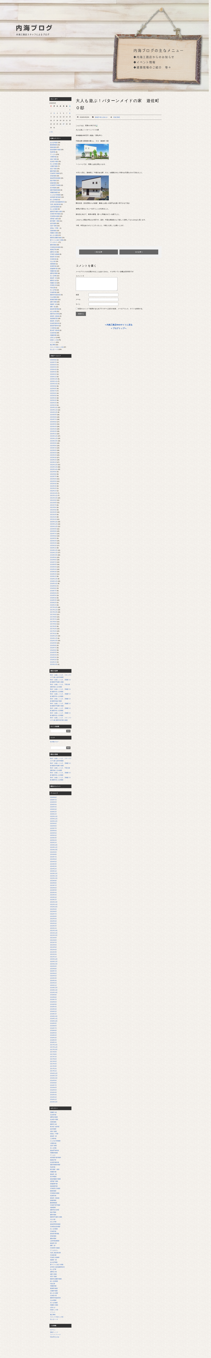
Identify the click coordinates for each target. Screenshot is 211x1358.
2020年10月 (53, 526)
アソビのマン (54, 242)
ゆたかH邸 (53, 311)
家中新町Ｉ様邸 (54, 221)
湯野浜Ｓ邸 (53, 252)
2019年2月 (53, 574)
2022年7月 (53, 476)
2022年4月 (53, 483)
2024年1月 (53, 433)
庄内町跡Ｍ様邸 (54, 216)
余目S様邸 (53, 223)
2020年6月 (53, 536)
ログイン (52, 1330)
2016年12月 (53, 636)
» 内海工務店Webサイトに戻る (119, 325)
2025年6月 (53, 393)
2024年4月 (53, 426)
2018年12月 (53, 579)
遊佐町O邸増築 (54, 309)
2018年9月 (53, 586)
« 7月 (51, 132)
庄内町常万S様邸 (55, 185)
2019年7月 (53, 562)
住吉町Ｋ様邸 (54, 161)
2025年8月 (53, 388)
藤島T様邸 (53, 171)
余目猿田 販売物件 (55, 197)
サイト (78, 304)
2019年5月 (53, 567)
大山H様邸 (53, 297)
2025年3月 (53, 400)
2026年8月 (53, 360)
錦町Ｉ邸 (52, 306)
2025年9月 (53, 386)
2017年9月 (53, 614)
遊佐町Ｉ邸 (53, 278)
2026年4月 (53, 369)
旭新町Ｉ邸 (53, 304)
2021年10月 (53, 498)
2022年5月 (53, 481)
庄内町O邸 (53, 292)
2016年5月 (53, 652)
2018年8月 (53, 588)
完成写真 (52, 152)
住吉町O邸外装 (54, 323)
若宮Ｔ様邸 (53, 168)
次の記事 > (139, 252)
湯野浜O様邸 (54, 273)
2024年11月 (53, 410)
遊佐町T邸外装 (54, 325)
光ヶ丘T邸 (53, 290)
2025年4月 (53, 398)
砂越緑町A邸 (54, 268)
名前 (77, 295)
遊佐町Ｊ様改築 (54, 316)
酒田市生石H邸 (54, 314)
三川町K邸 (53, 328)
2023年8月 (53, 445)
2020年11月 (53, 524)
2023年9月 (53, 443)
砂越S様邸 (53, 183)
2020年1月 (53, 548)
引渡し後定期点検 (55, 204)
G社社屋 (52, 287)
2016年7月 (53, 648)
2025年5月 (53, 395)
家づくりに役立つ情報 (56, 240)
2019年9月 (53, 557)
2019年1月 (53, 576)
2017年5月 (53, 624)
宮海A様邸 (53, 176)
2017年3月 (53, 628)
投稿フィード (54, 1332)
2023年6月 (53, 450)
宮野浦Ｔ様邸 (54, 218)
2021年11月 (53, 495)
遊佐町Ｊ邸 (53, 321)
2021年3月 (53, 514)
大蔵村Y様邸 (54, 166)
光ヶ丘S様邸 (54, 164)
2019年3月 (53, 571)
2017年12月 (53, 607)
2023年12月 (53, 436)
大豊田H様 (53, 157)
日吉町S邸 (53, 333)
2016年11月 (53, 638)
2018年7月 (53, 590)
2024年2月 (53, 431)
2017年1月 (53, 633)
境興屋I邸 (53, 264)
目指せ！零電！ (54, 228)
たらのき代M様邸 (55, 195)
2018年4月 (53, 598)
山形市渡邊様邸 (54, 207)
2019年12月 (53, 550)
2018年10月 (53, 583)
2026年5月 (53, 367)
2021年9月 (53, 500)
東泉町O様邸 (54, 299)
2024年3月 (53, 429)
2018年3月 (53, 600)
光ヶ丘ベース (54, 349)
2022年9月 (53, 471)
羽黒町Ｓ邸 (53, 283)
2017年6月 (53, 621)
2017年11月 (53, 610)
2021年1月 (53, 519)
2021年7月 (53, 505)
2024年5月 (53, 424)
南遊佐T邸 (53, 249)
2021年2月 (53, 517)
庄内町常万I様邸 (55, 173)
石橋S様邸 (53, 230)
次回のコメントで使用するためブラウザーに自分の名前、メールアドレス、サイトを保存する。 (111, 309)
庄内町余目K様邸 (55, 247)
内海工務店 (116, 117)
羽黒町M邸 (53, 335)
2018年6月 (53, 593)
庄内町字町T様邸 (55, 214)
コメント (80, 276)
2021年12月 (53, 493)
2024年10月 (53, 412)
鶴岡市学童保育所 (55, 295)
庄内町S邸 (53, 259)
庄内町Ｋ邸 (53, 285)
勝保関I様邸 (53, 145)
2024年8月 (53, 417)
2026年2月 (53, 374)
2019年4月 (53, 569)
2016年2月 (53, 659)
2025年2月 (53, 403)
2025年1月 (53, 405)
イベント (52, 342)
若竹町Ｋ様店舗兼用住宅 (57, 202)
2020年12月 (53, 522)
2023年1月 (53, 462)
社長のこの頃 (54, 340)
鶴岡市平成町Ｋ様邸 (56, 211)
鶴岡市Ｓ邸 (53, 280)
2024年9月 (53, 414)
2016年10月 (53, 640)
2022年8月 (53, 474)
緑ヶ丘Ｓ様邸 (54, 235)
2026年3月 (53, 372)
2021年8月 (53, 502)
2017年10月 (53, 612)
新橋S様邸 (53, 147)
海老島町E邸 (54, 318)
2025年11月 (53, 381)
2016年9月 (53, 643)
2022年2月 (53, 488)
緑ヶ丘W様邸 (54, 199)
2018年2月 (53, 602)
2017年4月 (53, 626)
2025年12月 (53, 379)
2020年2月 (53, 545)
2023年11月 (53, 438)
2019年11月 (53, 552)
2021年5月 (53, 510)
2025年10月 (53, 383)
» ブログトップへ (118, 328)
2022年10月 (53, 469)
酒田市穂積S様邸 (55, 190)
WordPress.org (54, 1337)
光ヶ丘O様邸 (54, 209)
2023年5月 (53, 453)
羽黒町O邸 (53, 271)
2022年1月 (53, 491)
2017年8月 (53, 617)
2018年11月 (53, 581)
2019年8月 (53, 560)
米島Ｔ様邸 (53, 159)
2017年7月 (53, 619)
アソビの (52, 154)
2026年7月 (53, 362)
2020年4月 (53, 541)
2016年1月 (53, 662)
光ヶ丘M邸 (53, 276)
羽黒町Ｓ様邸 (54, 233)
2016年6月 (53, 650)
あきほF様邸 (53, 142)
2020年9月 (53, 529)
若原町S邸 (53, 266)
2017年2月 (53, 631)
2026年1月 (53, 376)
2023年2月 (53, 460)
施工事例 (52, 344)
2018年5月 (53, 595)
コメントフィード (55, 1334)
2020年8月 (53, 531)
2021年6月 (53, 507)
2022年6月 (53, 479)
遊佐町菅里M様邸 (55, 178)
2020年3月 (53, 543)
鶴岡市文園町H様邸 (56, 237)
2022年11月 (53, 467)
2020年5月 (53, 538)
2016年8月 (53, 645)
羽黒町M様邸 (54, 192)
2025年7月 (53, 391)
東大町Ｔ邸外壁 (54, 330)
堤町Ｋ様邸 (53, 302)
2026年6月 (53, 365)
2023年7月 (53, 448)
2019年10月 (53, 555)
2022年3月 (53, 486)
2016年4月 (53, 655)
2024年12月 (53, 407)
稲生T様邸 (53, 180)
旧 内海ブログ (54, 742)
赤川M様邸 (53, 187)
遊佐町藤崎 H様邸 (55, 149)
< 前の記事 (98, 252)
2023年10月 (53, 441)
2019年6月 (53, 564)
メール (78, 299)
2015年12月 (53, 664)
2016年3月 (53, 657)
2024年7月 (53, 419)
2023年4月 (53, 455)
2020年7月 (53, 533)
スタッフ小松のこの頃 (56, 347)
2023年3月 (53, 457)
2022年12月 (53, 464)
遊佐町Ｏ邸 (98, 117)
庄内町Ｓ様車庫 (54, 254)
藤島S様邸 (53, 245)
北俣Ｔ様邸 (53, 225)
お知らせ (104, 117)
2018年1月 (53, 605)
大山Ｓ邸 (52, 261)
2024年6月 (53, 422)
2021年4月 (53, 512)
